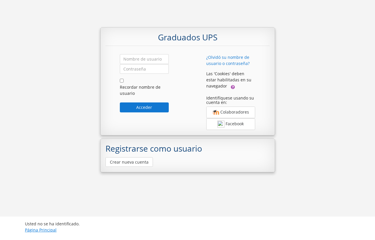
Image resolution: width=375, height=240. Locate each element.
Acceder (144, 107)
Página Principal (41, 230)
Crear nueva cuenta (129, 162)
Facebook (234, 123)
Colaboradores (234, 112)
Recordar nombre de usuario (140, 90)
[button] (233, 86)
